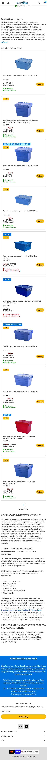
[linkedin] (26, 726)
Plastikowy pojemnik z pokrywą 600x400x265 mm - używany (21, 257)
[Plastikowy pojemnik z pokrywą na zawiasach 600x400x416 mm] (23, 470)
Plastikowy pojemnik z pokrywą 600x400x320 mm (20, 346)
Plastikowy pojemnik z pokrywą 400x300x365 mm (20, 166)
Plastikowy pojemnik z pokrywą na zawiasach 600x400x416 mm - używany (19, 437)
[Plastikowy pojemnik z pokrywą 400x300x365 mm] (23, 154)
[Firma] (23, 740)
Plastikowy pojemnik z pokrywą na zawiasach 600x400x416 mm (19, 482)
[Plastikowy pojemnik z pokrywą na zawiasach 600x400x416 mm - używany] (23, 425)
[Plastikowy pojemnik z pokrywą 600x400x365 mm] (23, 380)
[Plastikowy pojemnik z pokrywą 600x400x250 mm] (23, 199)
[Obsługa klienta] (23, 736)
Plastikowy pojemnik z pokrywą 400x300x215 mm (20, 75)
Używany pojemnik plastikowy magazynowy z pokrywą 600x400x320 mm (22, 302)
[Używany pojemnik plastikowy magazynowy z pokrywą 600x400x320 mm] (23, 289)
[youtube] (20, 726)
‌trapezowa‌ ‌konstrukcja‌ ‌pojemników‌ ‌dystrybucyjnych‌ (21, 610)
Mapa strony (30, 756)
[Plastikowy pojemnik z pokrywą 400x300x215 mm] (23, 64)
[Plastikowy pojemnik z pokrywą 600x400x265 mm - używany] (23, 244)
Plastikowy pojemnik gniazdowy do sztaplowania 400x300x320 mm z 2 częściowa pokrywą (20, 121)
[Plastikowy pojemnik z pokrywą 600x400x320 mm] (23, 334)
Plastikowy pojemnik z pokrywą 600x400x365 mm (20, 391)
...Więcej (4, 42)
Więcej (40, 84)
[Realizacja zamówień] (23, 731)
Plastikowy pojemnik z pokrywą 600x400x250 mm (20, 211)
